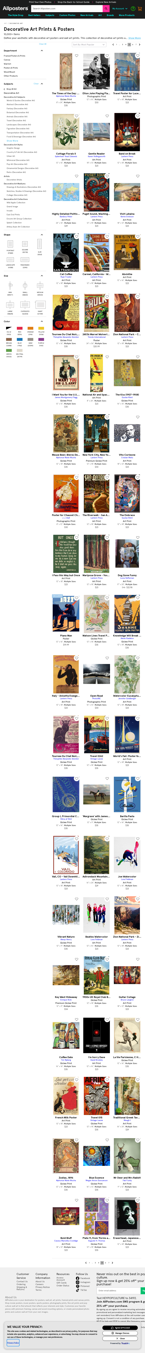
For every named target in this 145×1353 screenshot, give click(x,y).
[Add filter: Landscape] (10, 259)
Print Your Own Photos (40, 2)
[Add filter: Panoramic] (25, 259)
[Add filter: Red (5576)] (19, 328)
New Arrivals (86, 15)
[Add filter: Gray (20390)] (30, 339)
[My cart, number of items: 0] (140, 8)
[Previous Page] (113, 44)
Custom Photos (67, 15)
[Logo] (15, 8)
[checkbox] (10, 288)
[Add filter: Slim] (39, 244)
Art (5, 23)
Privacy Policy (13, 1342)
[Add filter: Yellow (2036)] (41, 328)
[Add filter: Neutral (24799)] (19, 350)
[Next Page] (139, 44)
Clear (36, 84)
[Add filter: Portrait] (10, 243)
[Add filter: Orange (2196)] (30, 328)
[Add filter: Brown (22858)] (8, 339)
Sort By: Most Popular (83, 45)
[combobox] (67, 8)
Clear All (42, 44)
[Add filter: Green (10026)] (8, 350)
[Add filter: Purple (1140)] (41, 339)
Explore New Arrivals (106, 2)
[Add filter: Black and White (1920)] (8, 328)
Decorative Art (16, 23)
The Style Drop (15, 15)
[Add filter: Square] (25, 244)
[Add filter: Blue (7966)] (19, 339)
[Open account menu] (126, 8)
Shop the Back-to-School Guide (73, 2)
